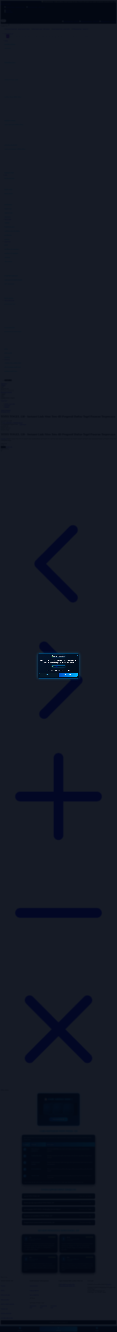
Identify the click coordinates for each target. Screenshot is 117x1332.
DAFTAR (68, 675)
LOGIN (48, 675)
